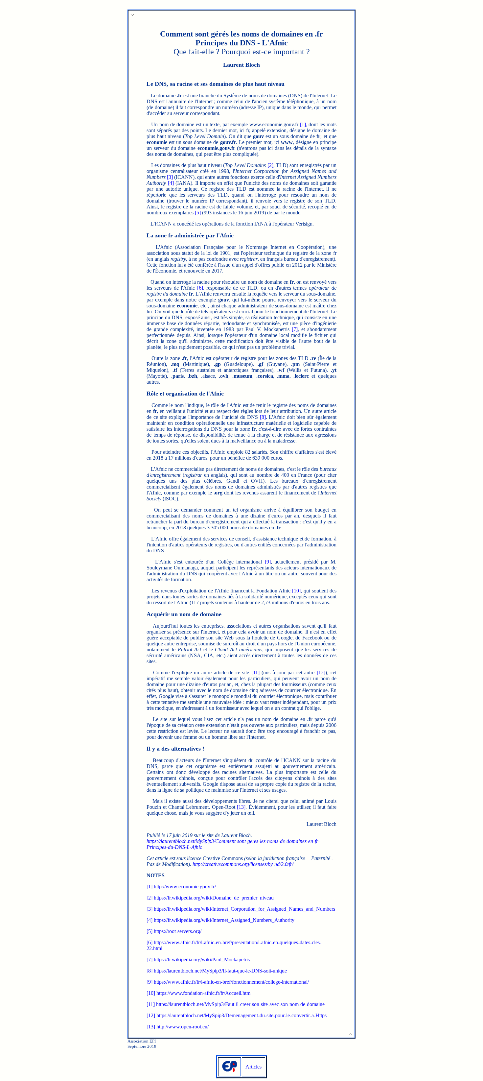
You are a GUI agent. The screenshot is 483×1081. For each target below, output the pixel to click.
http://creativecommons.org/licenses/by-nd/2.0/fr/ (243, 864)
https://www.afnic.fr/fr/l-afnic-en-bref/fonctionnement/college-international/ (231, 982)
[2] (270, 165)
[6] (200, 288)
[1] (303, 124)
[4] (171, 183)
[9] (268, 562)
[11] (255, 672)
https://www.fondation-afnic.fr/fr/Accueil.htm (203, 993)
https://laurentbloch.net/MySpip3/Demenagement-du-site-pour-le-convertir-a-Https (241, 1015)
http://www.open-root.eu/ (182, 1026)
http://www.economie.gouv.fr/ (185, 886)
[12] (321, 672)
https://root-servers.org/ (177, 931)
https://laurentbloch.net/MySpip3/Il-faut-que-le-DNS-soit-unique (220, 970)
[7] (295, 329)
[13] (241, 807)
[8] (263, 417)
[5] (198, 212)
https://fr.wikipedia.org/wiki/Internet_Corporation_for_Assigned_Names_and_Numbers (244, 909)
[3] (170, 177)
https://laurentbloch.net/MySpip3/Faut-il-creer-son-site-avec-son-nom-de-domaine (240, 1004)
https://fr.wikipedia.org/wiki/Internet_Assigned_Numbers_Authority (224, 920)
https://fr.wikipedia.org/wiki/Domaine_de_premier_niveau (214, 898)
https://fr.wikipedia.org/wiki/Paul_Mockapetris (202, 959)
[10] (296, 590)
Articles (253, 1066)
